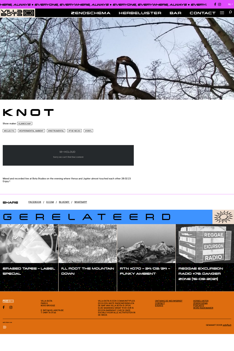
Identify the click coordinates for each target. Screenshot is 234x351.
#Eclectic (9, 130)
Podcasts (198, 305)
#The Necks (75, 130)
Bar (176, 12)
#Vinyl (88, 130)
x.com (50, 202)
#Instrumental (56, 130)
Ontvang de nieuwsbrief (168, 300)
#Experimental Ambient (31, 130)
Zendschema (91, 12)
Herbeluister (140, 12)
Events (159, 305)
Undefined (227, 325)
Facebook (34, 202)
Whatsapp (80, 202)
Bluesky (64, 202)
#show (10, 280)
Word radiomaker (203, 307)
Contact (203, 12)
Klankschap (25, 123)
